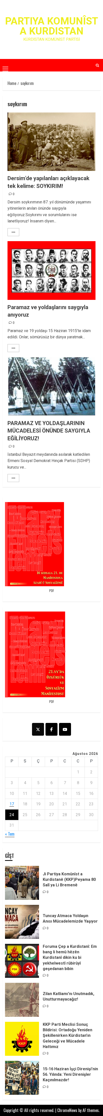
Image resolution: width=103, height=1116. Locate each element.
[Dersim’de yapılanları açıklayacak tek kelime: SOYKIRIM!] (52, 141)
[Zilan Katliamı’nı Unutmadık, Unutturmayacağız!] (22, 1000)
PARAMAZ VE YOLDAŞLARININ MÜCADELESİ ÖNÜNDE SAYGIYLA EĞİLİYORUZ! (49, 431)
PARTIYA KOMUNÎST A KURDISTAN (51, 26)
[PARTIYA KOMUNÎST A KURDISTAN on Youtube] (65, 729)
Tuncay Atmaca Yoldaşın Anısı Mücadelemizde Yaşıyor (70, 918)
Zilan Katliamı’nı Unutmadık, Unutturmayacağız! (68, 996)
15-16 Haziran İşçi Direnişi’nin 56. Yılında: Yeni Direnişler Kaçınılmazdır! (70, 1075)
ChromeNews (67, 1110)
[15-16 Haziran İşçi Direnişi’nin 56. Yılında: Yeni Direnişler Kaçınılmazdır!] (22, 1078)
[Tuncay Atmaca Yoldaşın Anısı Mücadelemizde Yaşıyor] (22, 922)
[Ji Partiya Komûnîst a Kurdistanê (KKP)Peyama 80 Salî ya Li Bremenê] (22, 883)
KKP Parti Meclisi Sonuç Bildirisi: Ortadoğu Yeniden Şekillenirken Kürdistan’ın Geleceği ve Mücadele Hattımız (67, 1035)
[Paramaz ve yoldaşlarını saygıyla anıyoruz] (52, 270)
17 (12, 804)
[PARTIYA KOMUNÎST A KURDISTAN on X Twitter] (38, 729)
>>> (13, 232)
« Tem (9, 834)
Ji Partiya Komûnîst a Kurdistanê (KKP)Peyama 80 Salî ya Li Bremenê (69, 880)
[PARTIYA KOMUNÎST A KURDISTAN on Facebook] (52, 729)
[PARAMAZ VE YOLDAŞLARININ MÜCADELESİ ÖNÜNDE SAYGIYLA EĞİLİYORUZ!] (52, 386)
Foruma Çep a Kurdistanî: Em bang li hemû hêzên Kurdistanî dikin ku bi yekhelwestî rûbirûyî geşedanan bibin (70, 957)
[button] (5, 65)
